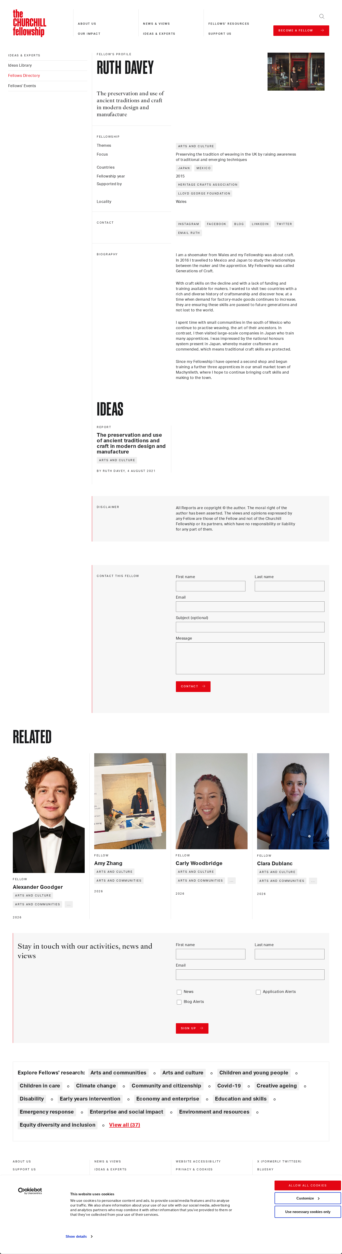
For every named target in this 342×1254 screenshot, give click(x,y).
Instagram (188, 224)
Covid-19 (229, 1085)
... (69, 904)
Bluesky (265, 1169)
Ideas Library (20, 65)
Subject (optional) (192, 618)
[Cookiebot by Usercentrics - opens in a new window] (30, 1191)
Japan (184, 168)
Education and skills (241, 1098)
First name (185, 577)
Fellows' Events (22, 86)
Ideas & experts (159, 33)
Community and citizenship (166, 1085)
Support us (220, 33)
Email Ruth (189, 233)
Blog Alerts (194, 1002)
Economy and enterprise (167, 1098)
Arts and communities (37, 904)
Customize (305, 1198)
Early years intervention (90, 1098)
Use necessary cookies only (307, 1212)
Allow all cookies (308, 1185)
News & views (156, 23)
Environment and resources (214, 1111)
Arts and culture (196, 146)
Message (184, 638)
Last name (264, 577)
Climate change (96, 1085)
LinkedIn (260, 224)
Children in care (40, 1085)
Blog (239, 224)
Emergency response (47, 1111)
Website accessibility (198, 1161)
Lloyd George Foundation (204, 193)
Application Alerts (279, 992)
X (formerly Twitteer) (279, 1161)
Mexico (204, 168)
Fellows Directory (24, 76)
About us (87, 23)
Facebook (217, 224)
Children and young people (253, 1072)
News (189, 992)
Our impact (89, 33)
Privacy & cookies (194, 1169)
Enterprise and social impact (126, 1111)
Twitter (284, 224)
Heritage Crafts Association (208, 184)
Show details (76, 1236)
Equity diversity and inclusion (57, 1125)
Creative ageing (277, 1085)
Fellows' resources (229, 23)
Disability (32, 1098)
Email (181, 597)
